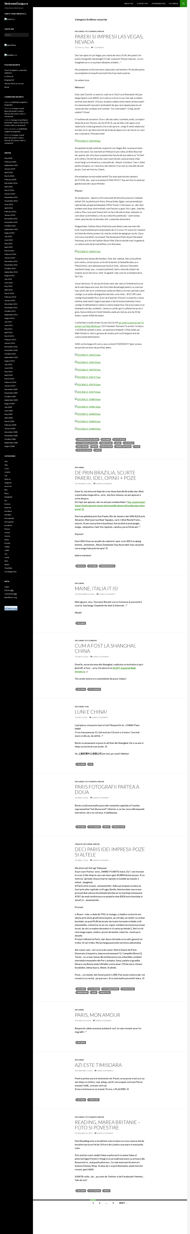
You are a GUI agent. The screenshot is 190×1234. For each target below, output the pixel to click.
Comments (10, 594)
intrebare (8, 511)
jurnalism (8, 525)
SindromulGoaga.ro (16, 3)
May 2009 (8, 414)
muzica (7, 536)
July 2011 (8, 322)
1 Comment (99, 47)
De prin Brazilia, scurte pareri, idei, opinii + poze (105, 475)
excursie (79, 31)
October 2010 (10, 354)
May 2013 (8, 243)
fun (87, 706)
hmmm (7, 504)
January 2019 (9, 169)
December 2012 (10, 261)
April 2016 (8, 187)
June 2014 (8, 204)
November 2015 (11, 197)
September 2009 (11, 400)
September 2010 (11, 357)
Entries (8, 590)
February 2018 (10, 179)
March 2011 (9, 336)
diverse (7, 479)
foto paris (94, 989)
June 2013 (8, 240)
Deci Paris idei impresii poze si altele (110, 851)
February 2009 (10, 425)
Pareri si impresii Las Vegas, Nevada (109, 39)
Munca (7, 529)
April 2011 (8, 332)
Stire (6, 561)
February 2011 (10, 339)
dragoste (8, 483)
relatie (7, 547)
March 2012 (9, 293)
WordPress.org (10, 597)
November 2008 (11, 435)
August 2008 (9, 446)
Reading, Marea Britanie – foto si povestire (107, 1124)
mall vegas (82, 446)
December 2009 (10, 389)
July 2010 (8, 364)
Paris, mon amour (97, 1015)
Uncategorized (10, 571)
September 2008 (11, 443)
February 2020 (10, 162)
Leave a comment (104, 483)
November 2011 (11, 307)
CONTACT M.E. (142, 3)
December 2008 (10, 432)
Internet (7, 507)
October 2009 (10, 396)
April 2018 (8, 172)
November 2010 (11, 350)
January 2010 (9, 386)
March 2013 (9, 251)
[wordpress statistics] (11, 608)
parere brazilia (107, 566)
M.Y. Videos (173, 3)
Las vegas (129, 443)
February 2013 (10, 254)
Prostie (7, 543)
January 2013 (9, 258)
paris (94, 992)
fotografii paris (110, 989)
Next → (123, 1203)
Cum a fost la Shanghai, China (105, 648)
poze (137, 446)
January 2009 (9, 428)
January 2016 (9, 194)
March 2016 (9, 190)
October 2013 (10, 226)
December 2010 (10, 347)
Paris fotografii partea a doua (107, 789)
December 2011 (10, 304)
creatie (79, 844)
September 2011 (11, 315)
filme (6, 493)
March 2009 (9, 421)
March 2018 (9, 176)
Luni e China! (91, 712)
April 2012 (8, 290)
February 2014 (10, 211)
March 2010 (9, 379)
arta (6, 461)
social (6, 557)
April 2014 (8, 208)
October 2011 (10, 311)
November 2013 (11, 222)
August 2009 (9, 403)
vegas (98, 450)
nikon (101, 31)
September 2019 (11, 165)
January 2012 (9, 300)
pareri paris (82, 992)
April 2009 (8, 418)
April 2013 (8, 247)
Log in (6, 587)
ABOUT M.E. (128, 3)
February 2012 (10, 297)
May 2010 (8, 371)
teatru (6, 564)
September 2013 (11, 229)
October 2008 (10, 439)
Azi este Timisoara (98, 1065)
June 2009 (8, 411)
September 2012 (11, 272)
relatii (6, 550)
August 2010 (9, 361)
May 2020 (8, 158)
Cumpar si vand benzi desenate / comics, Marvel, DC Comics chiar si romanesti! (16, 122)
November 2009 (11, 393)
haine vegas (106, 443)
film (6, 490)
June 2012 (8, 283)
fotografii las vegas (87, 443)
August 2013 (9, 233)
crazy (6, 468)
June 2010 (8, 368)
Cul (5, 475)
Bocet (6, 87)
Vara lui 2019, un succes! (14, 83)
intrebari (7, 515)
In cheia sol (8, 76)
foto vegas (119, 439)
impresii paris (128, 989)
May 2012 (8, 286)
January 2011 (9, 343)
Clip (5, 465)
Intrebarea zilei (159, 3)
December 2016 (10, 183)
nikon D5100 (106, 446)
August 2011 (9, 318)
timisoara (93, 1100)
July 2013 (8, 236)
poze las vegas (84, 450)
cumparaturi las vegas (87, 439)
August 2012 (9, 275)
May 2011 (8, 329)
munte (7, 532)
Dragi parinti (9, 80)
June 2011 (8, 325)
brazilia (81, 566)
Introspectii (9, 522)
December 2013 (10, 219)
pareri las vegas (123, 446)
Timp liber (8, 568)
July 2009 (8, 407)
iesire (118, 443)
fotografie (91, 31)
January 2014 (9, 215)
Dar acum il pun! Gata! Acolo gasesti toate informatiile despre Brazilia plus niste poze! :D (110, 505)
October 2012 (10, 268)
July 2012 (8, 279)
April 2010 (8, 375)
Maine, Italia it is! (96, 588)
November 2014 (11, 201)
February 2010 (10, 382)
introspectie (9, 518)
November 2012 (11, 265)
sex (5, 554)
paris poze (105, 992)
